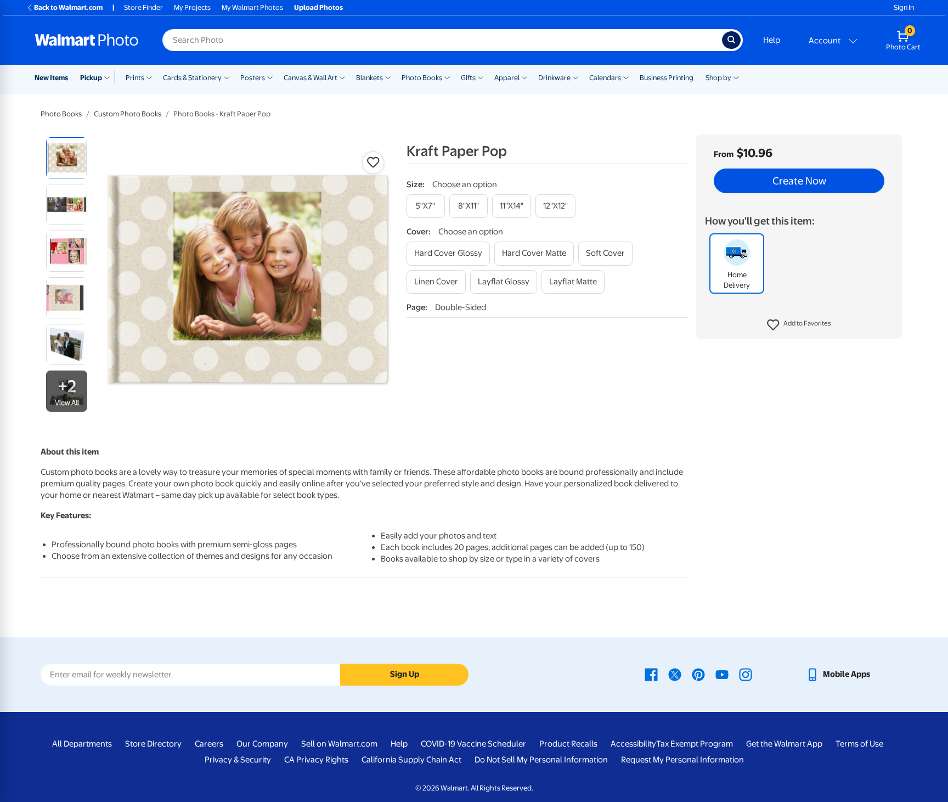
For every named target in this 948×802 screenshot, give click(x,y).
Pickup (91, 78)
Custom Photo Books (127, 114)
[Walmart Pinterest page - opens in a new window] (698, 674)
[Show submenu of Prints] (149, 76)
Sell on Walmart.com (339, 744)
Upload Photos (318, 7)
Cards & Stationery (192, 78)
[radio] (66, 157)
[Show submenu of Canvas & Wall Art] (342, 76)
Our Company (262, 744)
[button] (799, 325)
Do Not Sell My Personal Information (541, 760)
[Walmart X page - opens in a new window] (674, 674)
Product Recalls (568, 744)
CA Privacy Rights (316, 760)
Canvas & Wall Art (310, 78)
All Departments (82, 744)
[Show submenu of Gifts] (480, 76)
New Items (51, 78)
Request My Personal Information (682, 760)
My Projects (192, 7)
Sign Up (404, 674)
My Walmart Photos (252, 7)
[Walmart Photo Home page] (86, 40)
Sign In (904, 7)
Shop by (718, 78)
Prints (135, 78)
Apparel (507, 78)
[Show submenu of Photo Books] (447, 76)
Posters (252, 78)
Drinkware (554, 78)
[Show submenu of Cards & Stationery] (226, 76)
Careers (209, 744)
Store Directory (153, 744)
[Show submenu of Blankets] (388, 76)
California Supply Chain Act (411, 760)
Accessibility (633, 744)
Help (771, 40)
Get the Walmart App (784, 744)
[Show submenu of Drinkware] (575, 76)
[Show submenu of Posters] (270, 76)
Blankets (369, 78)
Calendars (605, 78)
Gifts (468, 78)
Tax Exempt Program (694, 744)
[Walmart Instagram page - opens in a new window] (745, 674)
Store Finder (143, 7)
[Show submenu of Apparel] (524, 76)
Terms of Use (859, 744)
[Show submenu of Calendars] (626, 76)
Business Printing (666, 78)
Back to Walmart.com (68, 7)
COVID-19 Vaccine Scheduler (473, 744)
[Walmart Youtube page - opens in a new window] (722, 674)
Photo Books (422, 78)
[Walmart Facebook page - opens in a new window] (651, 674)
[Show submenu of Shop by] (736, 76)
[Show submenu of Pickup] (109, 76)
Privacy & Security (238, 760)
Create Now (799, 181)
